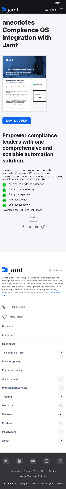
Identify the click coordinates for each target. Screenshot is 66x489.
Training (7, 396)
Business (7, 326)
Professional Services (15, 387)
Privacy (27, 471)
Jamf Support (10, 379)
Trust (51, 471)
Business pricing (11, 361)
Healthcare (8, 343)
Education (8, 335)
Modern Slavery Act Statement (33, 476)
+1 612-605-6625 (17, 307)
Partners (7, 414)
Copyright (15, 471)
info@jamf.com (16, 317)
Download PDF (16, 120)
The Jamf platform (13, 352)
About (5, 440)
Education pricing (12, 370)
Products (7, 423)
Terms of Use (40, 471)
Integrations (9, 431)
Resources (8, 405)
